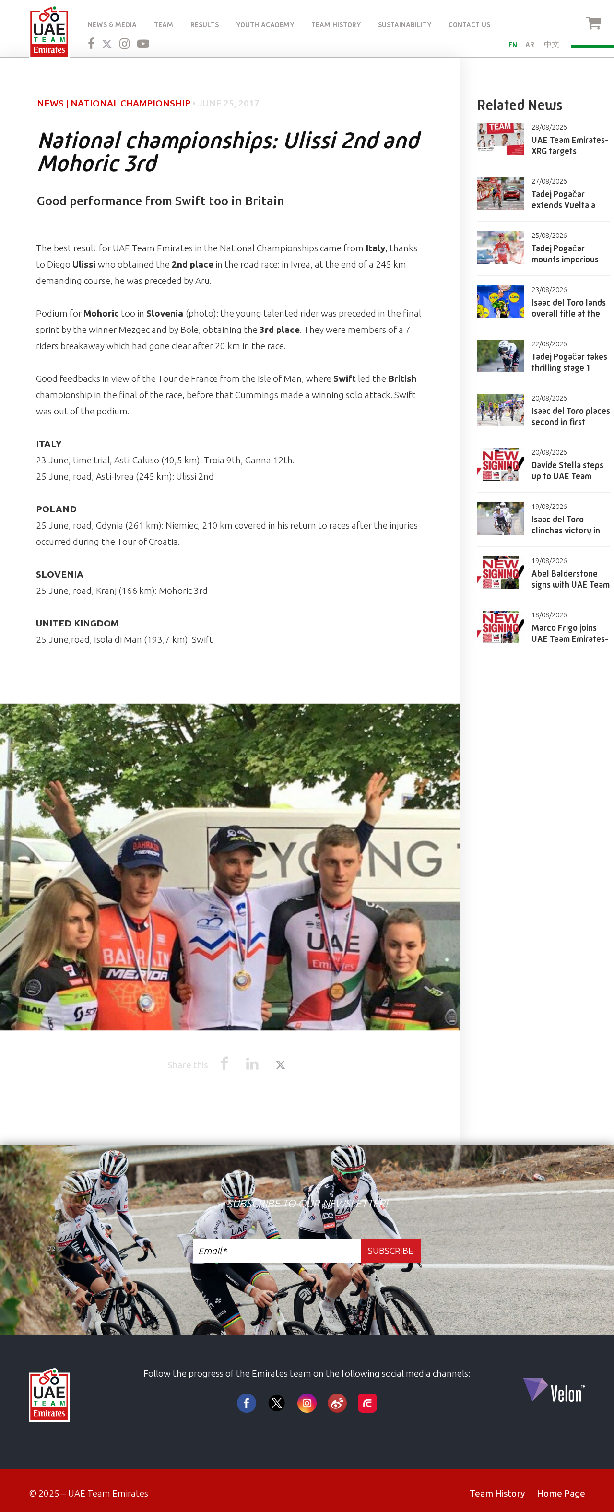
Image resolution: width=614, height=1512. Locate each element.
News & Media (112, 24)
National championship (130, 103)
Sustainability (404, 24)
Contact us (469, 24)
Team (163, 24)
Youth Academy (265, 24)
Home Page (561, 1493)
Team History (336, 24)
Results (204, 24)
